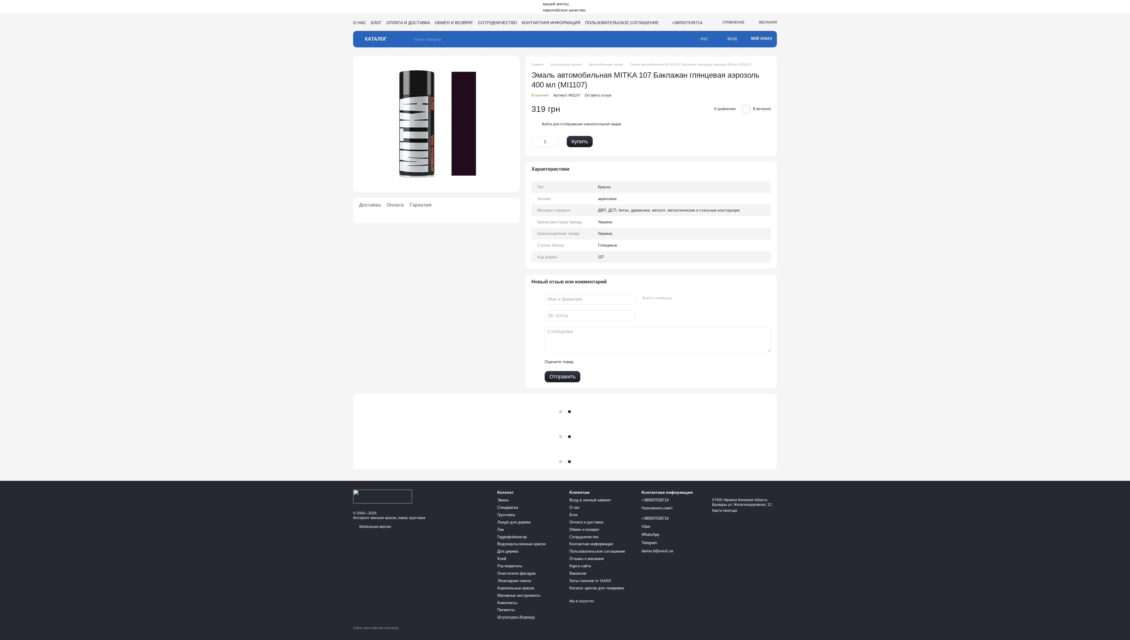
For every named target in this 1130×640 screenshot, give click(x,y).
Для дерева (507, 551)
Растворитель (509, 566)
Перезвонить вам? (657, 508)
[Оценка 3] (602, 361)
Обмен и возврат (454, 22)
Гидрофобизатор (512, 537)
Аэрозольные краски (515, 588)
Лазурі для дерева (514, 522)
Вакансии (577, 573)
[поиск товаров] (409, 39)
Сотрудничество (497, 22)
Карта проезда (724, 510)
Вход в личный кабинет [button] (590, 500)
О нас (359, 22)
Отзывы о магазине (586, 558)
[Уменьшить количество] (536, 141)
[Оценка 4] (611, 361)
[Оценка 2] (592, 361)
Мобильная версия (374, 527)
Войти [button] (547, 124)
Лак (500, 529)
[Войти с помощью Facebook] (678, 298)
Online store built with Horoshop (375, 628)
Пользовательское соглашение (622, 22)
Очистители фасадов (516, 573)
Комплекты (507, 603)
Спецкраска (507, 507)
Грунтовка (506, 515)
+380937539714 (687, 23)
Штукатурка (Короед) (516, 617)
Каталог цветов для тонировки (596, 588)
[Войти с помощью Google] (688, 298)
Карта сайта (580, 566)
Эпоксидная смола (514, 581)
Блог (376, 22)
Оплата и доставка (408, 22)
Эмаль (503, 500)
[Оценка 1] (583, 361)
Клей (501, 558)
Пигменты (506, 610)
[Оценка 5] (621, 361)
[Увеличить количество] (554, 141)
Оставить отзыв (598, 95)
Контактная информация (551, 22)
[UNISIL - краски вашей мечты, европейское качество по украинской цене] (382, 496)
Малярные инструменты (518, 595)
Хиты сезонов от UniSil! (590, 581)
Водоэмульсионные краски (521, 544)
